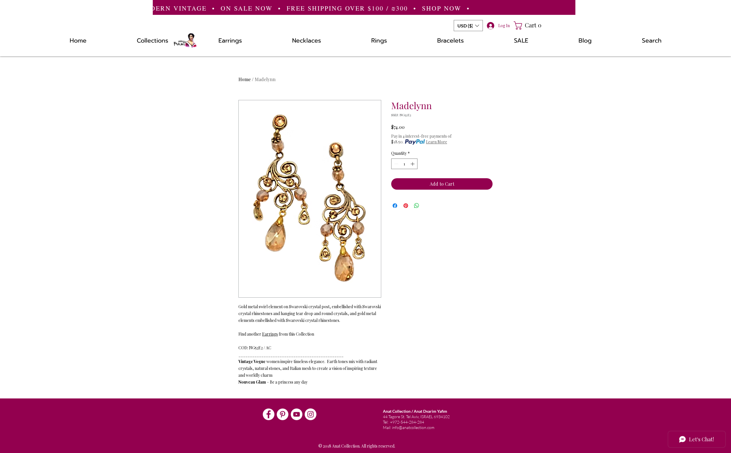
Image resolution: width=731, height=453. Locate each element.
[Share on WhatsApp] (416, 205)
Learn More (436, 142)
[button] (468, 25)
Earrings (270, 334)
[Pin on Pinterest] (405, 205)
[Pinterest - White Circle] (282, 414)
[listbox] (468, 25)
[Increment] (413, 164)
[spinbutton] (404, 164)
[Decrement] (395, 164)
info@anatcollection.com (413, 427)
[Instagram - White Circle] (310, 414)
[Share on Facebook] (394, 205)
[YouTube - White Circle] (296, 414)
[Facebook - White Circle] (268, 414)
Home (244, 79)
